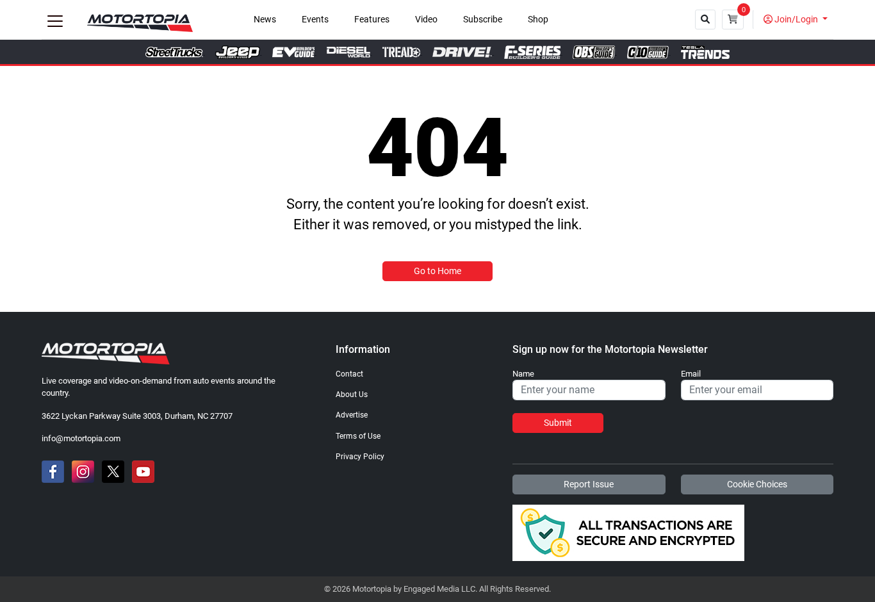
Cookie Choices (757, 484)
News (265, 19)
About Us (352, 394)
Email (691, 374)
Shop (538, 19)
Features (371, 19)
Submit (558, 423)
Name (523, 374)
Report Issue (589, 484)
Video (426, 19)
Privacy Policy (360, 456)
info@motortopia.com (81, 438)
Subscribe (482, 19)
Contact (349, 374)
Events (315, 19)
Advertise (352, 415)
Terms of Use (358, 436)
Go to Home (437, 271)
